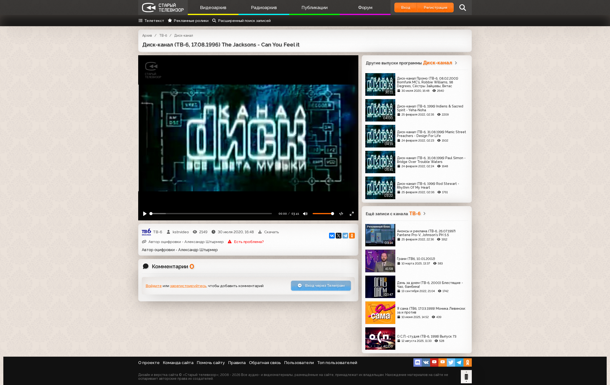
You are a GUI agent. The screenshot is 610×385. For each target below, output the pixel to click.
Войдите (154, 286)
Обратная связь (265, 362)
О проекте (149, 362)
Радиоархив (264, 7)
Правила (237, 362)
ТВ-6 (163, 35)
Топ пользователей (337, 362)
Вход (405, 7)
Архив (147, 35)
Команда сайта (178, 362)
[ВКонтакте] (332, 235)
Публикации (314, 7)
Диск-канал (183, 35)
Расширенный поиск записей (244, 20)
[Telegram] (345, 235)
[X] (338, 235)
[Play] (145, 213)
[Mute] (305, 213)
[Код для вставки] (341, 213)
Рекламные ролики (191, 20)
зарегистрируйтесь (188, 286)
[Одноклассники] (352, 235)
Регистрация (435, 7)
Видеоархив (213, 7)
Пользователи (299, 362)
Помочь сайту (211, 362)
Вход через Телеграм (324, 285)
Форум (365, 7)
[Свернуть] (351, 213)
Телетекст (154, 20)
